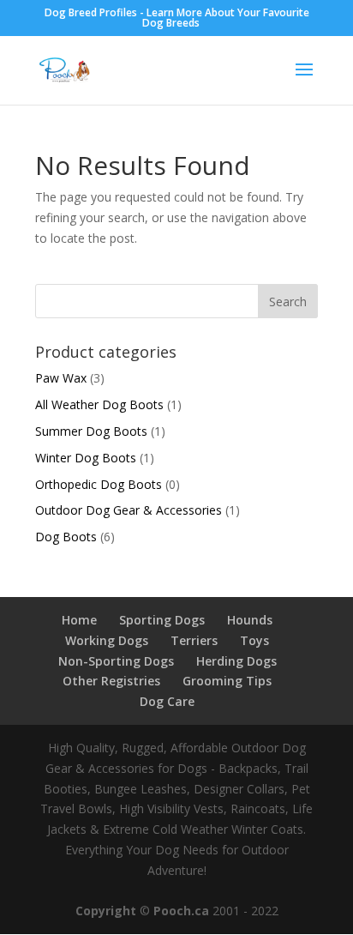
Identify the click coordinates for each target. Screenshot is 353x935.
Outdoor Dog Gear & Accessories (128, 510)
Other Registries (111, 681)
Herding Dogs (236, 661)
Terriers (194, 640)
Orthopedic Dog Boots (98, 484)
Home (79, 620)
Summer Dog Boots (91, 431)
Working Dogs (106, 640)
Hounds (249, 620)
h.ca (196, 910)
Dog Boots (66, 536)
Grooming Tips (227, 681)
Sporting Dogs (162, 620)
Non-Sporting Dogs (116, 661)
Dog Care (167, 701)
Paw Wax (61, 378)
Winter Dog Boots (85, 457)
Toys (254, 640)
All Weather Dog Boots (99, 404)
